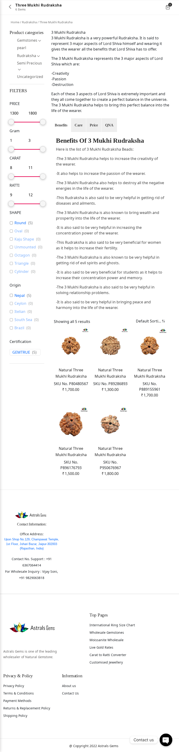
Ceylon (20, 303)
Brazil (19, 327)
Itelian (19, 311)
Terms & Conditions (18, 693)
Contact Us (70, 693)
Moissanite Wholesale (107, 640)
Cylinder (21, 271)
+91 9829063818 (31, 578)
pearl (21, 47)
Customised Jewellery (106, 662)
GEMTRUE (21, 352)
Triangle (21, 263)
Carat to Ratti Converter (108, 655)
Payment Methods (17, 700)
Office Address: (32, 534)
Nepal (19, 295)
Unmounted (25, 247)
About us (69, 686)
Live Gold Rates (101, 647)
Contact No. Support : (29, 559)
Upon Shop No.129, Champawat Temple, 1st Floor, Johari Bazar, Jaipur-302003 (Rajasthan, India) (31, 544)
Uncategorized (30, 76)
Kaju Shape (24, 239)
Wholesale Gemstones (107, 632)
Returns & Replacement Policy (26, 708)
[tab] (61, 125)
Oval (18, 231)
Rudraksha (29, 22)
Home (15, 22)
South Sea (23, 319)
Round (20, 222)
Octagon (22, 255)
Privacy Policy (13, 686)
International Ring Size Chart (112, 625)
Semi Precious (29, 63)
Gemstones (27, 40)
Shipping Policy (15, 715)
